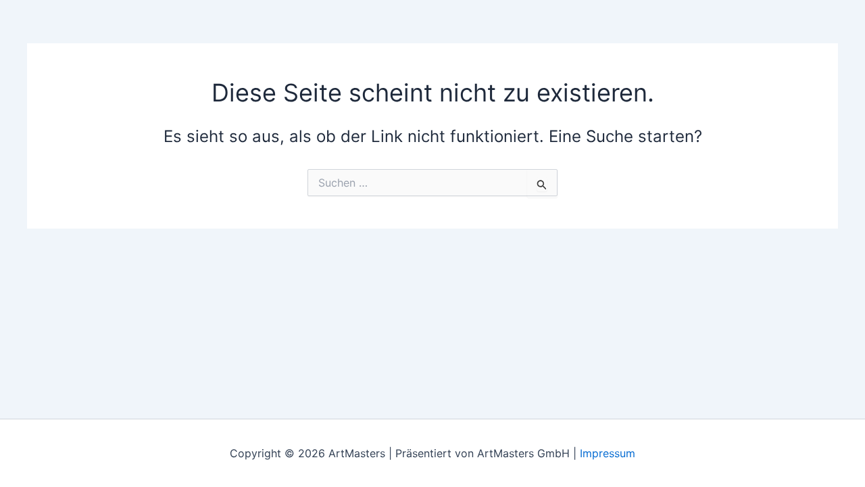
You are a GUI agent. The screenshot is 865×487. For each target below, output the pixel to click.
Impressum (607, 453)
